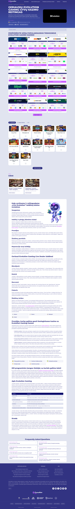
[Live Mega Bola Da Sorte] (13, 159)
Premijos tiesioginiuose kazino (43, 471)
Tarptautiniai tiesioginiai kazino (43, 476)
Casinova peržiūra (18, 82)
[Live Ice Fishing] (61, 145)
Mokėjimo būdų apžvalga (43, 472)
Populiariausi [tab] (12, 122)
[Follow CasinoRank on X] (58, 488)
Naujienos (65, 1)
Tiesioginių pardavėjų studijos (48, 1)
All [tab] (28, 122)
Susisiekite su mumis (59, 474)
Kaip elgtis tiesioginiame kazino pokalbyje (22, 474)
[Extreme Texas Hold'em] (49, 131)
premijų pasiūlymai (45, 325)
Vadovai (58, 1)
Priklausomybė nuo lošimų (43, 474)
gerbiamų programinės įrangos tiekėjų (46, 370)
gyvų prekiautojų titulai (29, 305)
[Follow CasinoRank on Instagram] (56, 488)
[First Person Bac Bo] (13, 145)
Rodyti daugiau (37, 114)
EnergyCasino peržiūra (57, 66)
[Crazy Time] (13, 131)
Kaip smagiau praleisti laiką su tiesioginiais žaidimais (22, 471)
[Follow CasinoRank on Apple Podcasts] (66, 488)
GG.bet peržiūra (37, 50)
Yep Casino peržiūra (37, 66)
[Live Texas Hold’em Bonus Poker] (37, 145)
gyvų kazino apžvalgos (51, 425)
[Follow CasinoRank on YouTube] (61, 488)
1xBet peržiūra (17, 50)
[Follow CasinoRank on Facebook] (53, 488)
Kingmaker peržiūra (17, 66)
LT (9, 488)
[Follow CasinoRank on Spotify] (63, 488)
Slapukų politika (21, 507)
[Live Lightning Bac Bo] (49, 145)
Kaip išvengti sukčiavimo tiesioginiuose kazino (22, 472)
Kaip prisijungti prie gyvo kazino (22, 469)
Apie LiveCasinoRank (59, 469)
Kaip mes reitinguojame (58, 472)
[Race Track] (25, 159)
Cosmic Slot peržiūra (57, 50)
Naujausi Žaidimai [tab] (21, 122)
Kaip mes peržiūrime (59, 471)
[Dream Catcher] (37, 131)
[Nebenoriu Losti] (26, 498)
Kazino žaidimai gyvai (35, 1)
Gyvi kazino (26, 1)
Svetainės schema (54, 507)
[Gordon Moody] (40, 498)
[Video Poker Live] (61, 131)
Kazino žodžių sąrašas (43, 469)
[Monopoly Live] (25, 131)
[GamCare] (49, 498)
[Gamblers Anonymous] (33, 498)
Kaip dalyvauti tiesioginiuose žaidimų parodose (22, 476)
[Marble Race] (25, 145)
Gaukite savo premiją (18, 48)
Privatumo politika (37, 507)
